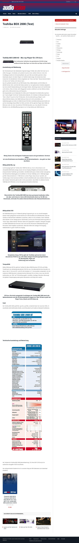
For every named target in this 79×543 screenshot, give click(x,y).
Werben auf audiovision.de (35, 540)
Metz (58, 46)
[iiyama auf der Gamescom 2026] (10, 521)
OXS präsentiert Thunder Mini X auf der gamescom (69, 167)
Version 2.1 (5, 538)
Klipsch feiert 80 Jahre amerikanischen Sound (43, 527)
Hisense (59, 39)
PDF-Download (10, 504)
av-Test (5, 20)
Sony (58, 54)
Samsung (59, 52)
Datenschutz (43, 538)
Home (4, 13)
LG (57, 41)
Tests (13, 13)
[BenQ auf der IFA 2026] (26, 521)
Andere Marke (60, 60)
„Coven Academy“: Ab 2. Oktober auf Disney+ (67, 174)
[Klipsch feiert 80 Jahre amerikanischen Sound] (43, 521)
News (9, 13)
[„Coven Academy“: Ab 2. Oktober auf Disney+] (58, 173)
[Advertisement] (49, 7)
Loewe (58, 43)
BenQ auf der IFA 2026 (17, 1)
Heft (29, 13)
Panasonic (59, 48)
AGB (58, 538)
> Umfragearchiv (65, 71)
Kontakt (63, 538)
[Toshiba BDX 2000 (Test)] (27, 42)
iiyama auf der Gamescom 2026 (10, 527)
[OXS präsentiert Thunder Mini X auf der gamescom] (58, 166)
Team (30, 538)
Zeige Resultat (65, 68)
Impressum (36, 538)
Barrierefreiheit (51, 538)
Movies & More (22, 13)
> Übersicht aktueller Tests (62, 24)
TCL (58, 56)
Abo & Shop (35, 13)
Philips (59, 50)
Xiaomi (59, 58)
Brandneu (58, 138)
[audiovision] (14, 7)
